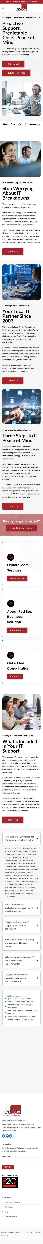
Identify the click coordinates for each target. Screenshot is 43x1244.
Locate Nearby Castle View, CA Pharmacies (20, 1006)
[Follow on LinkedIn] (10, 1135)
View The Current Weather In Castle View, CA (22, 1012)
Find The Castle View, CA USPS (20, 1002)
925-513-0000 (32, 2)
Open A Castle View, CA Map (19, 998)
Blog (6, 1212)
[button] (3, 7)
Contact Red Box (11, 1216)
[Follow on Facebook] (3, 1135)
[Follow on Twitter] (7, 1135)
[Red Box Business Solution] (21, 8)
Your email (6, 1156)
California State (27, 1020)
